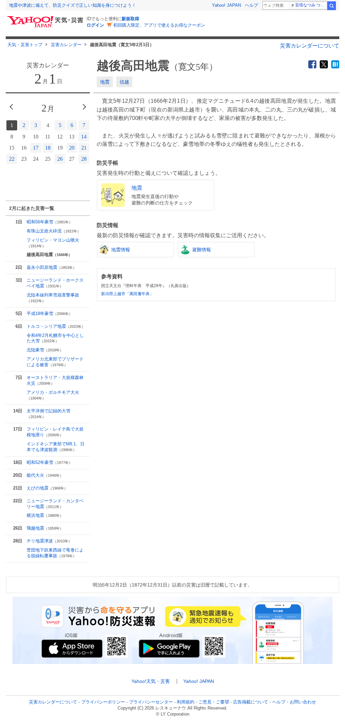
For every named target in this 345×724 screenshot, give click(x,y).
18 (48, 148)
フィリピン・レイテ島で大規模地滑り (55, 432)
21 (84, 148)
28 (84, 159)
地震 (104, 82)
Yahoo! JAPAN (226, 5)
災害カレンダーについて (309, 46)
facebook (312, 64)
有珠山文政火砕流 (54, 230)
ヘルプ (251, 5)
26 (60, 159)
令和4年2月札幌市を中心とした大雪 (55, 338)
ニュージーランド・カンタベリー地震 (55, 503)
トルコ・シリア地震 (56, 326)
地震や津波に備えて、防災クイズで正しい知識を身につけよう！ (72, 5)
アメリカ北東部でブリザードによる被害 (55, 361)
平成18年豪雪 (49, 313)
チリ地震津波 (49, 540)
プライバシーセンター (151, 701)
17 (35, 148)
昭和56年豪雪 (49, 221)
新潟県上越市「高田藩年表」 (127, 293)
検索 (331, 5)
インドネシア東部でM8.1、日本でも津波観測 (56, 446)
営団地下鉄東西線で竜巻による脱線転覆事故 (55, 552)
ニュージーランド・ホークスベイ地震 (55, 283)
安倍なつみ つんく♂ (310, 5)
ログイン (95, 25)
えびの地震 (47, 488)
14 (84, 136)
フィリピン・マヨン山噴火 (53, 243)
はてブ (335, 64)
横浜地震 (45, 515)
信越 (124, 82)
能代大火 (45, 475)
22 (11, 159)
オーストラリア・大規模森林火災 (55, 380)
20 (71, 148)
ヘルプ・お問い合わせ (294, 701)
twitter (324, 64)
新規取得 (130, 18)
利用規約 (185, 701)
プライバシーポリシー (103, 701)
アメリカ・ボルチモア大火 (53, 395)
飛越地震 (45, 528)
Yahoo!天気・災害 (150, 681)
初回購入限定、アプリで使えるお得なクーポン (159, 25)
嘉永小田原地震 (51, 267)
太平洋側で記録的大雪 (48, 413)
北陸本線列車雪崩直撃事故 (53, 297)
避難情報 (201, 249)
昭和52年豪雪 (49, 462)
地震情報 (120, 249)
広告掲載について (250, 701)
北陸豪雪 (45, 349)
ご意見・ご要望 (213, 701)
